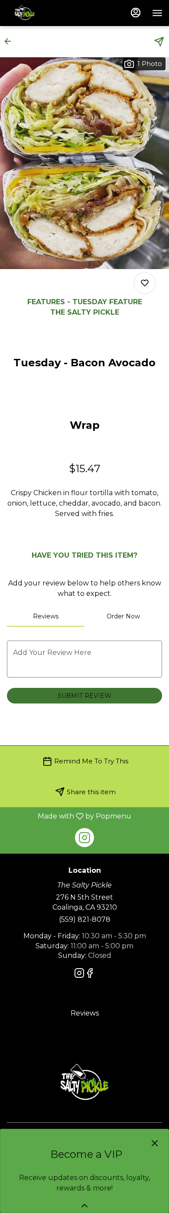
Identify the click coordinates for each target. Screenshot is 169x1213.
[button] (10, 41)
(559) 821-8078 (84, 919)
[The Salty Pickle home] (45, 13)
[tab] (45, 616)
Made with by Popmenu (68, 816)
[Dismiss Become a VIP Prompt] (154, 1143)
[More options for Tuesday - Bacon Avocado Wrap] (144, 283)
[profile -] (135, 12)
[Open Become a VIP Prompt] (84, 1205)
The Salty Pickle (84, 1083)
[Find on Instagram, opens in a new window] (84, 837)
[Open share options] (159, 41)
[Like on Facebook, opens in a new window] (89, 974)
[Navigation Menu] (157, 13)
